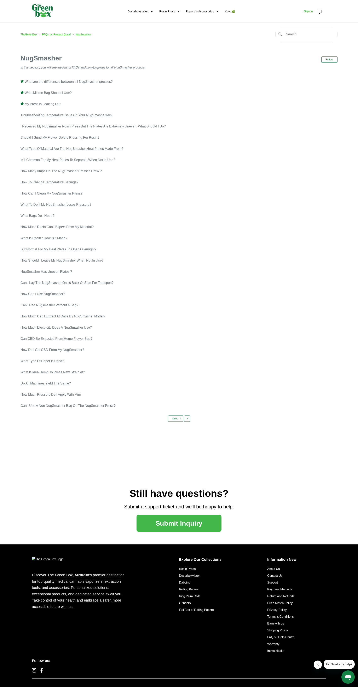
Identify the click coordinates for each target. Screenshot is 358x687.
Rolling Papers (189, 589)
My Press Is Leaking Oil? (43, 104)
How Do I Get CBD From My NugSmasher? (52, 350)
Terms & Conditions (280, 616)
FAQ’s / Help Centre (280, 637)
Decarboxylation (138, 11)
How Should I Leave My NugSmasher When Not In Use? (62, 260)
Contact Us (275, 575)
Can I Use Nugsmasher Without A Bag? (49, 305)
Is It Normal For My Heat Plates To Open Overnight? (58, 249)
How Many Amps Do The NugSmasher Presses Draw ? (61, 171)
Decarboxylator (189, 575)
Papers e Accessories (200, 11)
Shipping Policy (277, 630)
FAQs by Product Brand (56, 34)
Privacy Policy (277, 609)
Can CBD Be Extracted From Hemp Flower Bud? (56, 338)
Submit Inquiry (179, 523)
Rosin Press (167, 11)
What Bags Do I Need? (37, 215)
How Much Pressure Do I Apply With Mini (51, 394)
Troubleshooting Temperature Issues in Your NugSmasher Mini (66, 115)
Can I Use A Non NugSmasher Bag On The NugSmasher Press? (68, 405)
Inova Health (275, 650)
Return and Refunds (280, 596)
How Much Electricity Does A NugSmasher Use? (56, 327)
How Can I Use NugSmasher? (43, 294)
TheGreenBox (29, 34)
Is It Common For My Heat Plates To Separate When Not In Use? (68, 160)
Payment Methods (279, 589)
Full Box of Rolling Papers (196, 609)
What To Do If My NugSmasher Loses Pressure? (56, 204)
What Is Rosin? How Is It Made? (44, 238)
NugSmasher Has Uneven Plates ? (46, 271)
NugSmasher (83, 34)
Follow (329, 59)
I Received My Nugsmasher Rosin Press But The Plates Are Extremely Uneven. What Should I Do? (93, 126)
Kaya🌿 (230, 11)
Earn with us (275, 623)
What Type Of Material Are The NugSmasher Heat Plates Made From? (72, 148)
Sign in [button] (308, 11)
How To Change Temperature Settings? (49, 182)
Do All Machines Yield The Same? (46, 383)
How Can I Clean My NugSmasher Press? (51, 193)
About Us (273, 568)
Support (272, 582)
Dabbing (184, 582)
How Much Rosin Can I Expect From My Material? (57, 227)
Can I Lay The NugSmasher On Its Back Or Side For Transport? (67, 283)
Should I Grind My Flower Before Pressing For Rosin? (60, 137)
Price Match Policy (280, 603)
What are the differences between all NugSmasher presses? (69, 81)
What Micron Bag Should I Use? (48, 93)
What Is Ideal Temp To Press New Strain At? (53, 372)
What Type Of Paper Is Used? (42, 361)
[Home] (42, 10)
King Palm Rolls (190, 596)
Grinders (185, 603)
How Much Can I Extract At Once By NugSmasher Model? (63, 316)
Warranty (273, 644)
